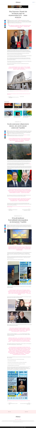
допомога (14, 206)
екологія (16, 206)
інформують (28, 330)
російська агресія (26, 206)
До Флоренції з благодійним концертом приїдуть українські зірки (27, 116)
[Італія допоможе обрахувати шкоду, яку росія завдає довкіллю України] (8, 105)
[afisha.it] (18, 2)
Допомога (18, 9)
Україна (26, 400)
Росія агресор (29, 206)
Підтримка (19, 206)
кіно (19, 400)
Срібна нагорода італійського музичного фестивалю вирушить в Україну (18, 116)
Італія (17, 206)
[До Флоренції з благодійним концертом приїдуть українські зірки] (27, 113)
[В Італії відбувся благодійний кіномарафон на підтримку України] (18, 105)
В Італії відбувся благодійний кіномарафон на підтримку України (18, 109)
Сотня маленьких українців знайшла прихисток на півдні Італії (7, 116)
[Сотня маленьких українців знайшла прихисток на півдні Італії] (8, 113)
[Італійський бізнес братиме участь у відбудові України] (27, 105)
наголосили (18, 333)
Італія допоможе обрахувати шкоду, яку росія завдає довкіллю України (8, 109)
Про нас (18, 419)
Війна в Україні (9, 206)
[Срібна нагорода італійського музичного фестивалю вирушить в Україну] (18, 113)
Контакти (20, 419)
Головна (16, 419)
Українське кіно (28, 400)
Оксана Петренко (18, 129)
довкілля (12, 206)
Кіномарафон (21, 400)
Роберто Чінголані (22, 206)
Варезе (12, 400)
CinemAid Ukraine (9, 400)
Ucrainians (16, 9)
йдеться (26, 248)
